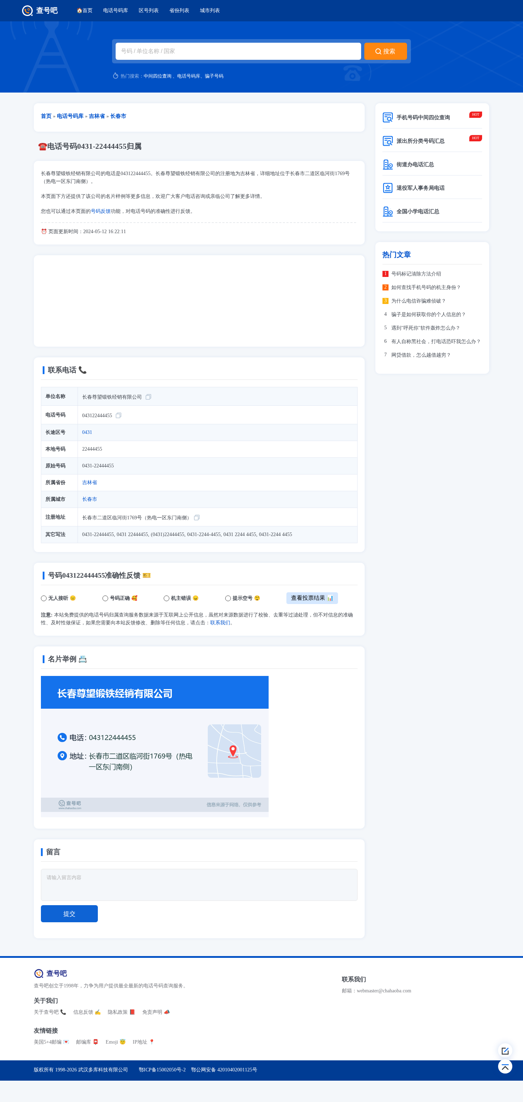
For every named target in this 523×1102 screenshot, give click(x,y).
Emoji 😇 (116, 1042)
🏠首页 (84, 10)
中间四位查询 (157, 76)
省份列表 (179, 10)
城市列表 (210, 10)
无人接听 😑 (62, 598)
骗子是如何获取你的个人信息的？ (428, 314)
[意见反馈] (505, 1050)
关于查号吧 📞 (50, 1012)
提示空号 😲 (246, 598)
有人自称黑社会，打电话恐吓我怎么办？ (436, 341)
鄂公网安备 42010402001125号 (224, 1069)
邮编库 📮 (87, 1042)
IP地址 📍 (144, 1042)
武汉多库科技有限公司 (103, 1069)
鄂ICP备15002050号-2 (162, 1069)
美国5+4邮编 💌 (51, 1042)
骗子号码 (214, 76)
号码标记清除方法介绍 (416, 274)
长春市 (89, 499)
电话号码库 (115, 10)
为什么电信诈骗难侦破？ (418, 301)
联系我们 (220, 622)
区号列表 (149, 10)
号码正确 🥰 (123, 598)
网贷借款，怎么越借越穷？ (421, 355)
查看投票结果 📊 (312, 598)
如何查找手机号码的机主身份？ (426, 287)
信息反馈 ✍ (87, 1012)
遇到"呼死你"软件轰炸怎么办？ (425, 328)
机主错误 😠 (185, 598)
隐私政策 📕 (121, 1012)
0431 (87, 432)
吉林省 (89, 482)
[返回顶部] (505, 1066)
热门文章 (396, 254)
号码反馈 (101, 211)
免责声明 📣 (156, 1012)
